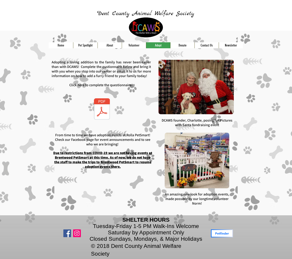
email (121, 71)
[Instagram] (77, 233)
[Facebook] (67, 233)
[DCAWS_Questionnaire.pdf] (102, 109)
